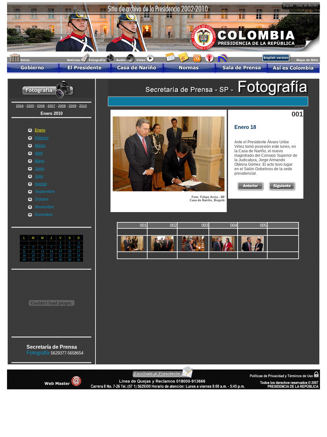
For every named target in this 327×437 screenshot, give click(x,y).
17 (78, 251)
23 (69, 255)
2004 (20, 105)
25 (24, 259)
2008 (62, 105)
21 (51, 255)
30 (69, 259)
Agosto (41, 184)
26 (33, 259)
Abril (39, 153)
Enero (40, 130)
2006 (41, 105)
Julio (39, 176)
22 (60, 255)
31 (78, 259)
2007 (51, 105)
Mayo (39, 161)
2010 (83, 105)
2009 (72, 105)
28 (51, 259)
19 (33, 255)
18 (24, 255)
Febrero (42, 138)
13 (42, 251)
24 (78, 255)
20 (42, 255)
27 (42, 259)
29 (60, 259)
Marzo (40, 145)
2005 (30, 105)
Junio (39, 168)
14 (51, 251)
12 (33, 251)
